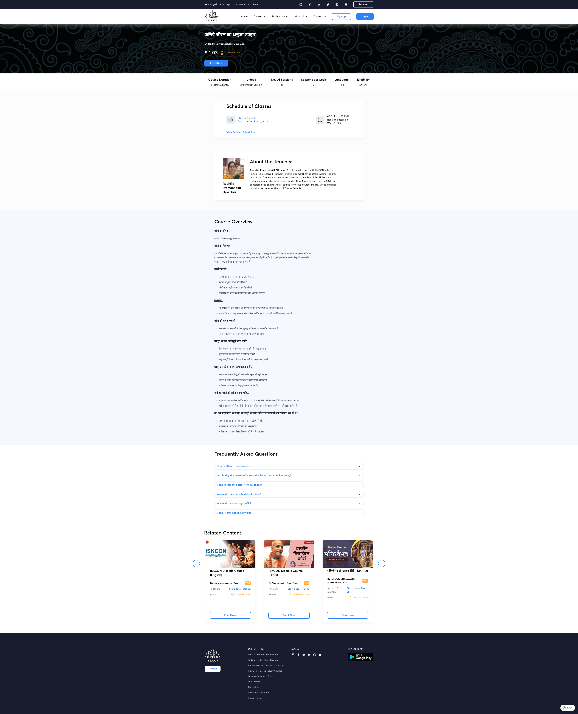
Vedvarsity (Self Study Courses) (263, 660)
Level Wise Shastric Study (260, 676)
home (244, 16)
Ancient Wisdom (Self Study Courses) (266, 665)
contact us (320, 16)
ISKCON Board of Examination (263, 655)
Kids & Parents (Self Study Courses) (265, 671)
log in (364, 16)
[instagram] (300, 4)
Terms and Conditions (259, 693)
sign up (341, 16)
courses (258, 16)
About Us (299, 16)
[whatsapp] (336, 4)
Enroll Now (216, 63)
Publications (278, 16)
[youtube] (345, 4)
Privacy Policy (255, 698)
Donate (363, 4)
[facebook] (309, 4)
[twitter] (327, 4)
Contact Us (253, 687)
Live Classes (254, 682)
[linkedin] (318, 4)
